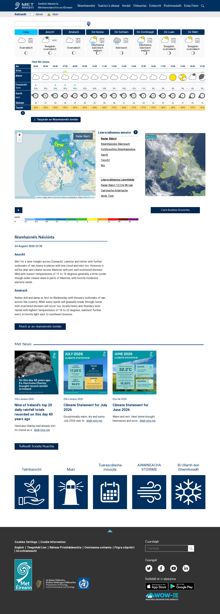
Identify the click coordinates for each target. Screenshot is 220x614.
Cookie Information (53, 542)
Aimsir (37, 14)
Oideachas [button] (139, 5)
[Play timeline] (19, 210)
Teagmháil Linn (36, 547)
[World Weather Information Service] (83, 584)
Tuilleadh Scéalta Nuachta (36, 446)
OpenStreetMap (60, 197)
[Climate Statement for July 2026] (85, 372)
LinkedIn (186, 568)
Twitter (148, 568)
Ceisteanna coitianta (97, 547)
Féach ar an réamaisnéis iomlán (40, 326)
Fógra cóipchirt (124, 547)
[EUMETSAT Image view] (178, 164)
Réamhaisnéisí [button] (86, 5)
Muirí (53, 14)
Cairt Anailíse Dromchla (175, 210)
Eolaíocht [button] (155, 5)
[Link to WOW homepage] (162, 596)
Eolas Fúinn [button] (191, 5)
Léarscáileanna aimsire (114, 132)
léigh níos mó (42, 430)
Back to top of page (110, 531)
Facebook (161, 568)
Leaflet (39, 197)
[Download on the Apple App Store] (157, 586)
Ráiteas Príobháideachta (65, 547)
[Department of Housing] (57, 584)
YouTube (173, 568)
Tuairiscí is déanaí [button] (108, 5)
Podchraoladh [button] (172, 5)
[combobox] (53, 24)
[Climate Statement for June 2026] (134, 372)
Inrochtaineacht (26, 551)
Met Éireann (90, 197)
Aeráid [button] (126, 5)
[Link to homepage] (25, 574)
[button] (202, 6)
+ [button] (19, 135)
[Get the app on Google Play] (181, 586)
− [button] (19, 140)
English (19, 547)
